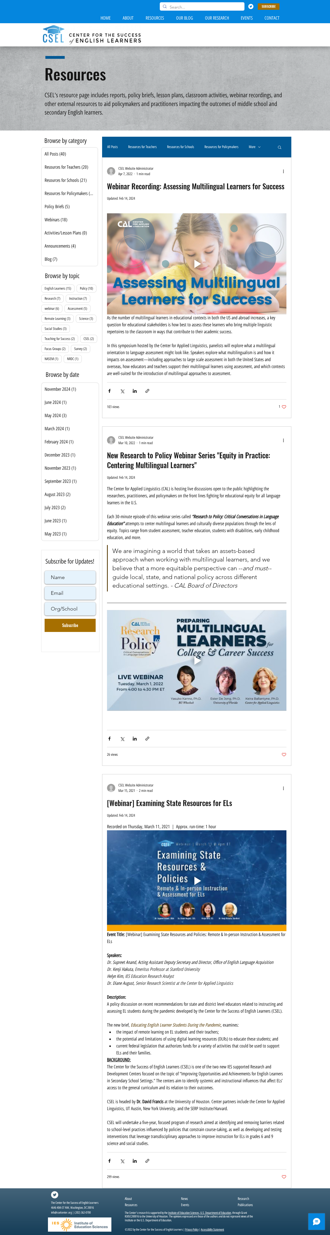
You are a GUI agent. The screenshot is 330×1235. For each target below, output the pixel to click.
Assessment (79, 308)
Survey (82, 348)
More (252, 147)
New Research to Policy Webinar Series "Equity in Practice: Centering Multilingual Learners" (188, 460)
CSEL (90, 338)
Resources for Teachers (142, 147)
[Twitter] (250, 6)
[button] (268, 6)
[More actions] (283, 171)
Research (54, 298)
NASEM (53, 358)
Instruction (79, 298)
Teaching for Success (61, 338)
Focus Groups (57, 348)
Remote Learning (59, 318)
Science (87, 318)
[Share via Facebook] (109, 390)
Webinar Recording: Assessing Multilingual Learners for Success (195, 186)
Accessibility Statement (212, 1229)
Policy (88, 288)
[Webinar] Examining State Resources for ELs (169, 803)
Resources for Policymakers (221, 147)
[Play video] (196, 263)
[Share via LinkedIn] (134, 390)
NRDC (74, 358)
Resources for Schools (180, 147)
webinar (53, 308)
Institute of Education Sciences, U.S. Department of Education (199, 1213)
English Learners (60, 288)
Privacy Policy (192, 1229)
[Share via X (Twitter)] (122, 390)
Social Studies (57, 328)
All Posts (112, 147)
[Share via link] (147, 390)
